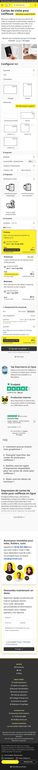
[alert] (19, 756)
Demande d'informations (19, 713)
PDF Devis (20, 357)
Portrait (28, 91)
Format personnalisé (11, 121)
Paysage (12, 92)
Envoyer (18, 649)
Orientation (7, 79)
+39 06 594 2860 (20, 547)
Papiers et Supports (19, 685)
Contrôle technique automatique (10, 195)
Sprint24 (8, 5)
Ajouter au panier (19, 348)
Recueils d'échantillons (19, 689)
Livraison (10, 223)
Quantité (6, 70)
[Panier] (35, 5)
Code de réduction (20, 695)
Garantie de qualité (20, 701)
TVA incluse (22, 311)
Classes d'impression (20, 692)
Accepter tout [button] (10, 762)
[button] (2, 755)
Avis (19, 670)
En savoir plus (17, 751)
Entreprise (20, 667)
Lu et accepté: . (18, 643)
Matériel (6, 157)
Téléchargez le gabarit (26, 106)
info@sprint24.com (13, 558)
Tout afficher (18, 517)
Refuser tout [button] (28, 762)
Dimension (7, 102)
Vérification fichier (10, 179)
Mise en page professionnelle (11, 213)
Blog (20, 673)
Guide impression (20, 682)
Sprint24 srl (6, 732)
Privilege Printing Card (19, 698)
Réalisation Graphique (19, 704)
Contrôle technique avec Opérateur (27, 195)
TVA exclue (30, 311)
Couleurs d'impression (11, 166)
